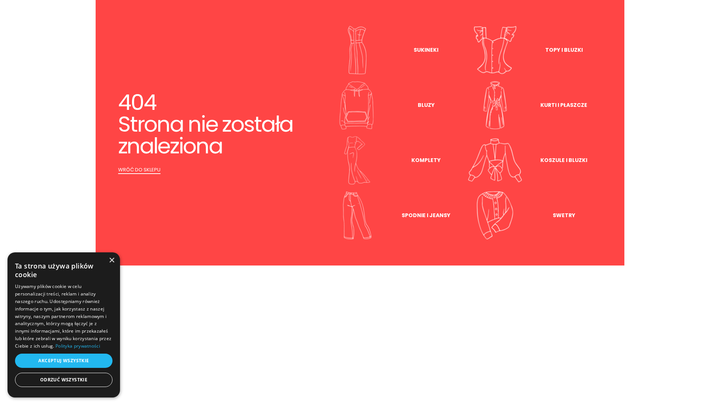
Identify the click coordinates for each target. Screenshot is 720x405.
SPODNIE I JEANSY (426, 215)
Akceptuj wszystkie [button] (63, 360)
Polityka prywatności (78, 346)
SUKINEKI (426, 50)
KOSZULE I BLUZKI (563, 160)
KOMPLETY (426, 160)
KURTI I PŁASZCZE (563, 105)
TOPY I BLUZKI (564, 50)
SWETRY (564, 215)
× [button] (111, 260)
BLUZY (426, 105)
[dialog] (64, 325)
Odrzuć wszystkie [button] (63, 379)
